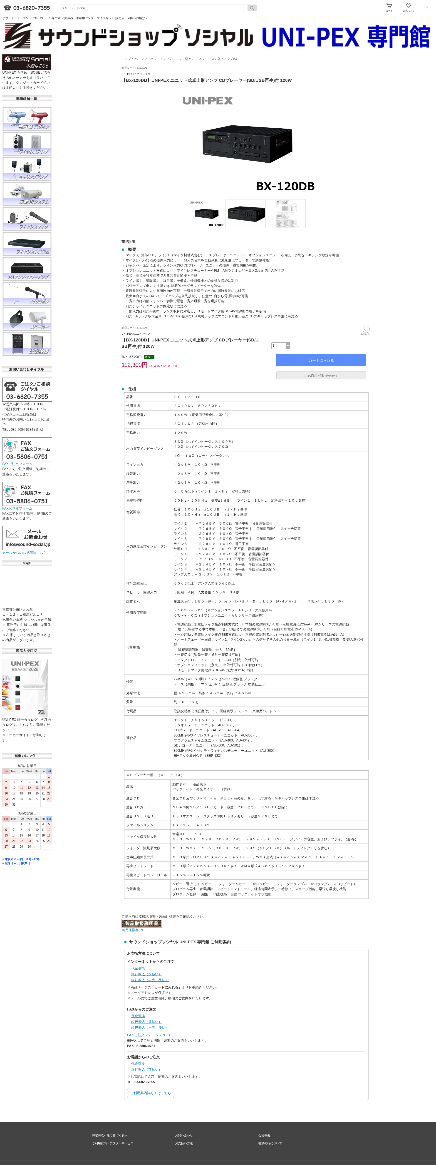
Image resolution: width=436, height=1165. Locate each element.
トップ (126, 59)
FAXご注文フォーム (17, 464)
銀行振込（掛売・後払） (150, 980)
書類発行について (270, 1143)
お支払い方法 (184, 1143)
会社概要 (264, 1135)
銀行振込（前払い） (146, 974)
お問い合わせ (184, 1135)
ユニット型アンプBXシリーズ (193, 59)
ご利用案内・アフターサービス (112, 1143)
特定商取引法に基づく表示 (109, 1135)
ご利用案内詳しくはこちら (150, 1093)
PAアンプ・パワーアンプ (151, 59)
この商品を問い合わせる (321, 375)
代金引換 (138, 968)
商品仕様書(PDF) (134, 930)
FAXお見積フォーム (17, 508)
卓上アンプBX (227, 59)
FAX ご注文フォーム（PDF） (149, 1035)
